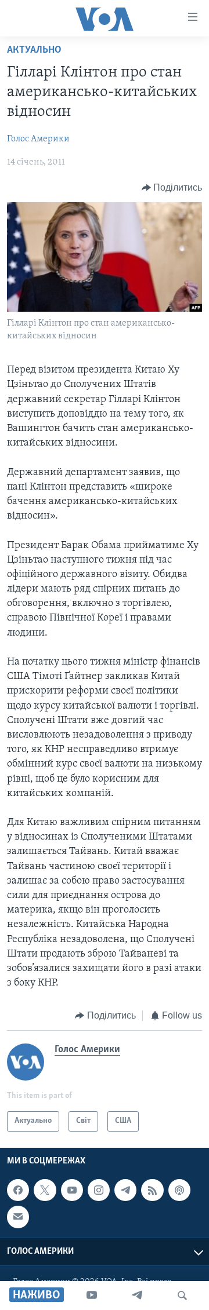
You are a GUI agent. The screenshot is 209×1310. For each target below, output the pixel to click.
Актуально (34, 50)
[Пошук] (182, 1295)
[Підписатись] (18, 1217)
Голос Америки (38, 139)
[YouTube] (92, 1295)
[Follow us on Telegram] (125, 1190)
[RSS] (152, 1190)
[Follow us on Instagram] (99, 1190)
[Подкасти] (179, 1190)
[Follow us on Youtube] (72, 1190)
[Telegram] (137, 1295)
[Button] (172, 187)
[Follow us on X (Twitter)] (45, 1190)
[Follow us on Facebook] (18, 1190)
